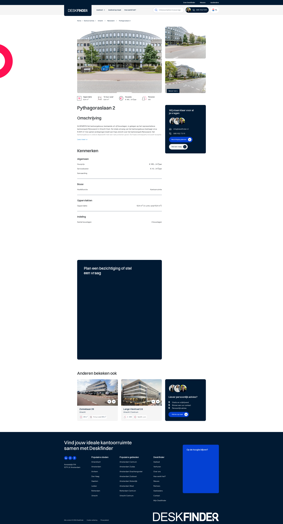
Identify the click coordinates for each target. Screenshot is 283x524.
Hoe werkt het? (130, 10)
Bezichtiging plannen (178, 139)
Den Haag (95, 476)
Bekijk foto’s (173, 91)
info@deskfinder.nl (181, 129)
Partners (156, 486)
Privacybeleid (105, 520)
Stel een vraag (176, 147)
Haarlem (94, 481)
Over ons (157, 471)
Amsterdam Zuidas (127, 467)
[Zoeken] (156, 10)
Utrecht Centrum (126, 496)
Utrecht (94, 496)
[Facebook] (74, 458)
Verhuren (157, 467)
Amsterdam (96, 467)
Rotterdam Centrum (128, 491)
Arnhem (94, 471)
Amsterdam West (127, 486)
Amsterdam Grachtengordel (131, 471)
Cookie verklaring (92, 520)
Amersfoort (96, 462)
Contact (156, 496)
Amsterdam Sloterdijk (128, 481)
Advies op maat (177, 414)
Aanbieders (214, 3)
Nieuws (203, 3)
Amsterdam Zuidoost (128, 476)
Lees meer (81, 139)
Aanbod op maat (114, 10)
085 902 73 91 (179, 133)
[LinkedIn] (66, 458)
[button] (109, 401)
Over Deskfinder (189, 3)
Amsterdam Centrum (128, 462)
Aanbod (99, 10)
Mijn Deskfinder (159, 500)
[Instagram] (70, 458)
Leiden (94, 486)
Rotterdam (95, 491)
